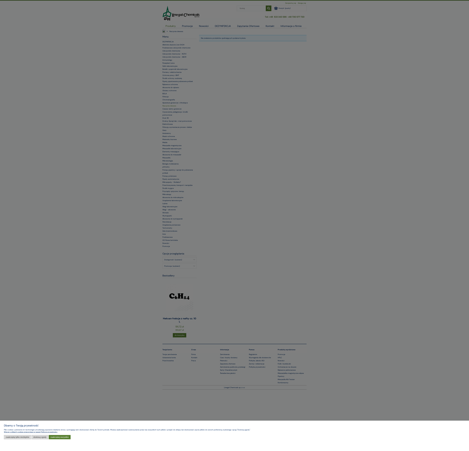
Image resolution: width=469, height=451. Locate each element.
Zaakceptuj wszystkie (59, 437)
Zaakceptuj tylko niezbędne (17, 437)
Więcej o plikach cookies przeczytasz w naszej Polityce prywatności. (31, 432)
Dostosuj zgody (39, 437)
